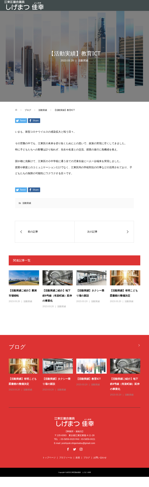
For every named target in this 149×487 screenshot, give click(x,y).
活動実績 (83, 60)
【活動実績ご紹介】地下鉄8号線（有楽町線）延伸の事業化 (57, 295)
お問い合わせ (99, 457)
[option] (76, 378)
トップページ (49, 457)
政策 (78, 457)
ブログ (86, 457)
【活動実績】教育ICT (88, 378)
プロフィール (65, 457)
